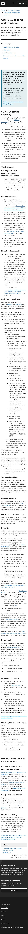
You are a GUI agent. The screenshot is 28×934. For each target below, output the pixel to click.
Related (5, 59)
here (16, 605)
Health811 (7, 505)
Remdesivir (18, 304)
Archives (3, 912)
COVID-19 (6, 15)
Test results (6, 50)
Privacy (3, 919)
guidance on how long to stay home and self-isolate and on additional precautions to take (15, 208)
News (2, 915)
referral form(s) (15, 685)
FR (8, 3)
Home (3, 10)
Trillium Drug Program (12, 620)
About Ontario (5, 904)
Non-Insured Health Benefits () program (13, 632)
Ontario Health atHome (13, 647)
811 (21, 503)
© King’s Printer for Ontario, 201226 (12, 927)
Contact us (14, 890)
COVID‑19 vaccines (7, 853)
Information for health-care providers (14, 56)
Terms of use (5, 923)
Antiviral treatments (9, 53)
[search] (14, 3)
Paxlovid (9, 304)
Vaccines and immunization (12, 12)
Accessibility (4, 908)
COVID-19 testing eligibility (11, 47)
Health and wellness (14, 10)
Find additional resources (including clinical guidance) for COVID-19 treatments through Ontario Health (14, 837)
